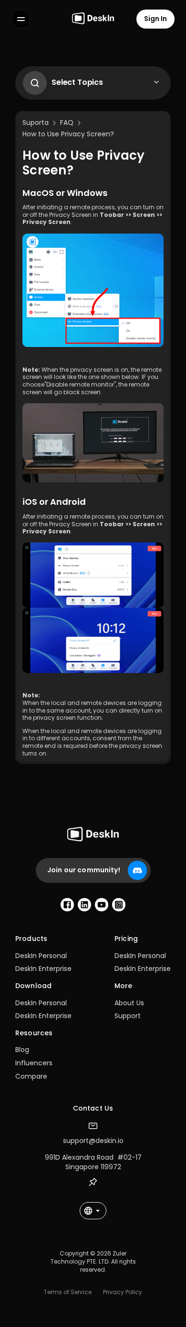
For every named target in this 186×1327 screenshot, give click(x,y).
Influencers (33, 1063)
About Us (129, 1003)
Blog (22, 1049)
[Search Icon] (32, 80)
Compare (31, 1076)
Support (127, 1016)
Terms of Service (68, 1292)
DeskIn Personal (41, 955)
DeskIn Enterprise (43, 968)
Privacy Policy (122, 1292)
